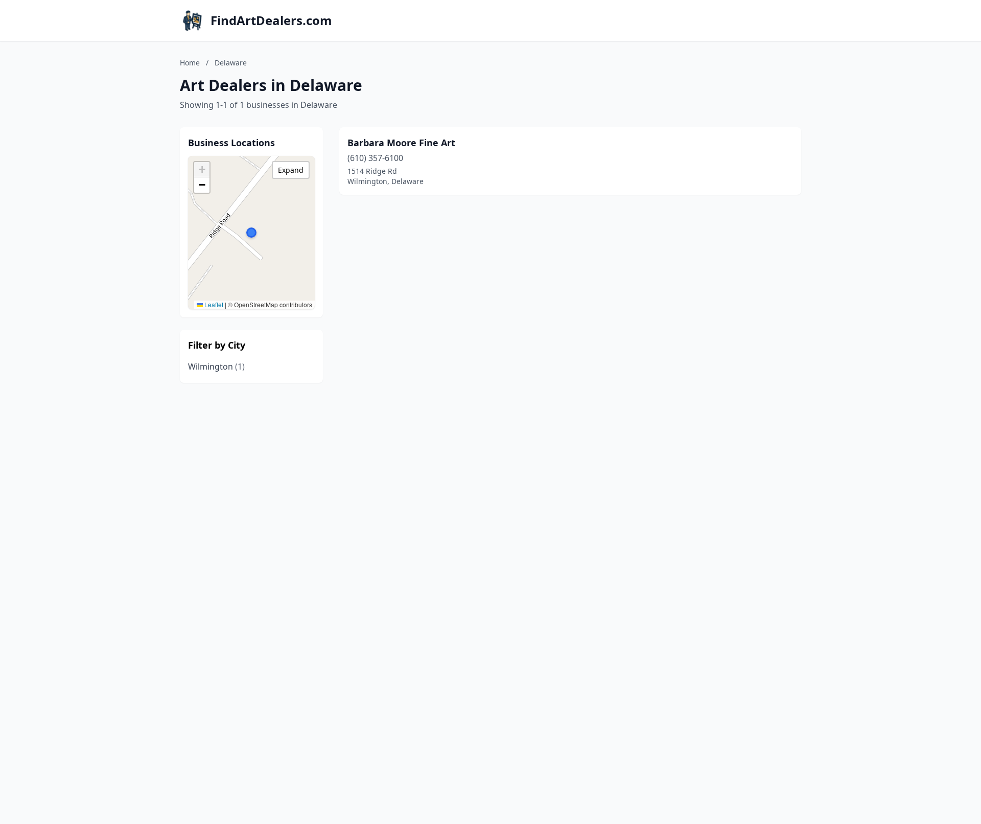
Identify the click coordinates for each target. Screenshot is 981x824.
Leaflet (213, 304)
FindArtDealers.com (271, 20)
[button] (251, 232)
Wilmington (216, 366)
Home (190, 62)
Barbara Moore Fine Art (401, 142)
